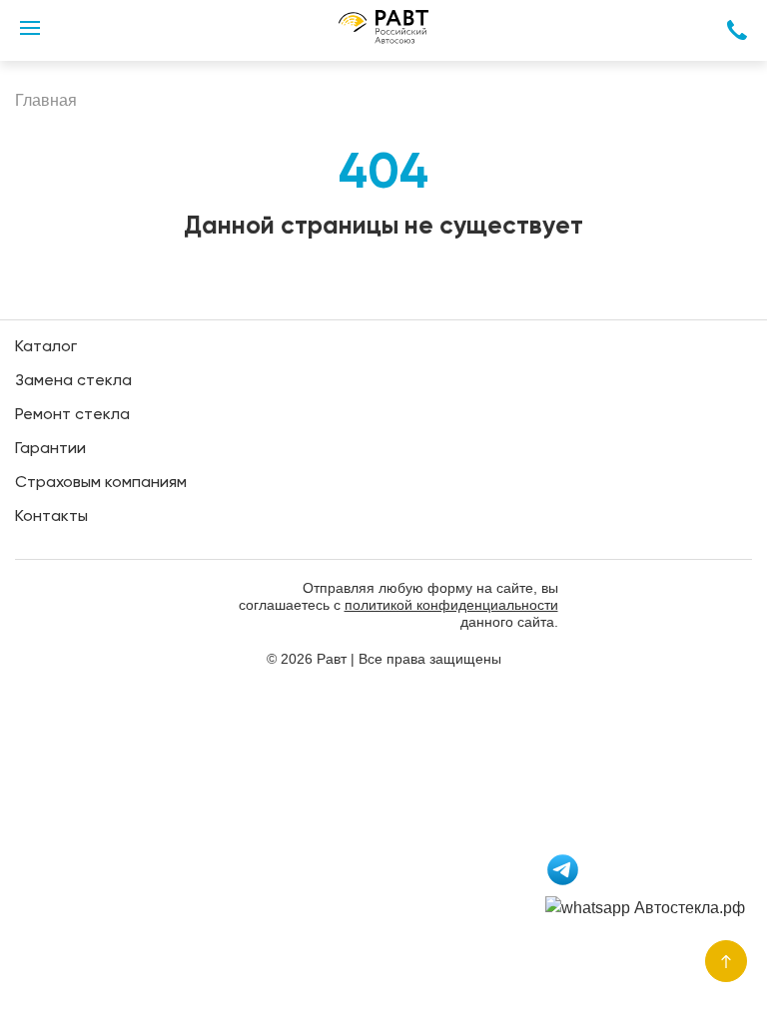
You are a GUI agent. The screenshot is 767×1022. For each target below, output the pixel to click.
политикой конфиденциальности (451, 605)
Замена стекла (73, 381)
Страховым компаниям (101, 483)
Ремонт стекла (72, 415)
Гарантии (50, 449)
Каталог (46, 347)
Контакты (51, 517)
